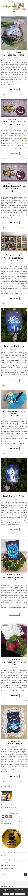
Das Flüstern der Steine (14, 496)
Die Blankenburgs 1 (6, 855)
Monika (3, 94)
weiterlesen (14, 89)
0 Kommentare (23, 94)
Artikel (14, 253)
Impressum (4, 886)
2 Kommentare (23, 158)
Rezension (19, 52)
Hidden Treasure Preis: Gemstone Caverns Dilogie (14, 188)
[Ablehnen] (26, 892)
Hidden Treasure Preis (14, 119)
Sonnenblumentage (5, 859)
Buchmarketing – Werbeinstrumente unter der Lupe (14, 258)
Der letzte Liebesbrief (14, 415)
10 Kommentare (23, 303)
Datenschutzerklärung (20, 893)
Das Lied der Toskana (14, 55)
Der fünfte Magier (14, 743)
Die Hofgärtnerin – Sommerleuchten (9, 868)
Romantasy (17, 574)
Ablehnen (12, 893)
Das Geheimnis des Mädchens (8, 865)
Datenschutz (11, 886)
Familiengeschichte (8, 411)
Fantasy (10, 344)
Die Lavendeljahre (5, 862)
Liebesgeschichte (11, 52)
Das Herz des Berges (14, 346)
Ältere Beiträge (7, 786)
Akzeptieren (6, 893)
